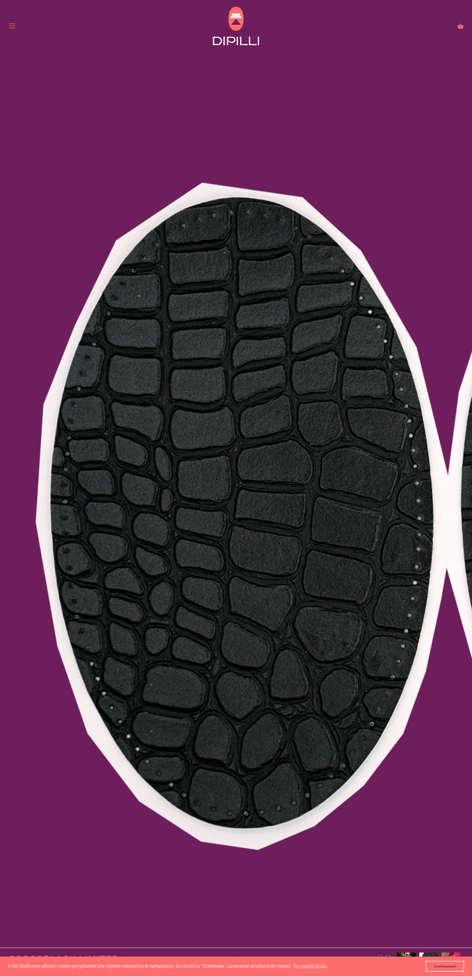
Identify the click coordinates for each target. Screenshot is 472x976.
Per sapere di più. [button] (310, 966)
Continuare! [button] (445, 966)
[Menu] (12, 27)
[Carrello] (460, 26)
